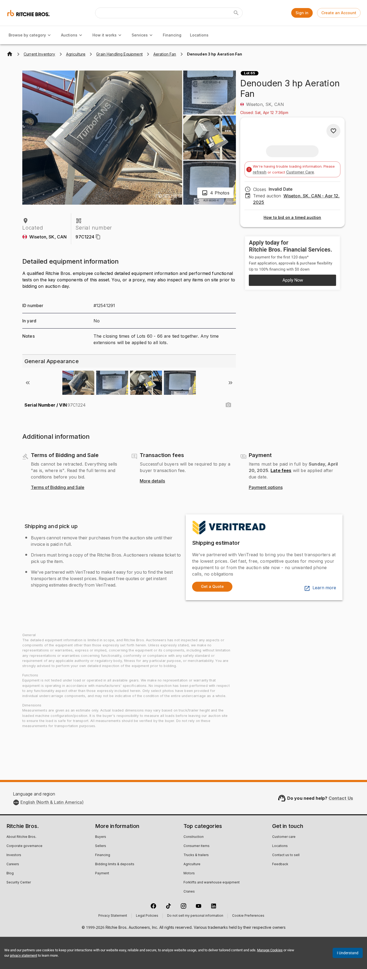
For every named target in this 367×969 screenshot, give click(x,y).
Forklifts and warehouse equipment (212, 882)
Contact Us (341, 798)
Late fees (281, 470)
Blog (10, 873)
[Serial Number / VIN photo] (228, 405)
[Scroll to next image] (230, 383)
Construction (194, 837)
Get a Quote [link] (212, 586)
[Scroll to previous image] (27, 383)
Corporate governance (24, 846)
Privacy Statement (112, 915)
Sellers (100, 846)
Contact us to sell (286, 855)
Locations (199, 35)
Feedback (280, 864)
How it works (104, 35)
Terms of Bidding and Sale (57, 487)
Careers (12, 864)
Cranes (189, 891)
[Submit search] (236, 13)
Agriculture (192, 864)
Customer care (284, 837)
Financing (172, 35)
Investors (13, 855)
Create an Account (338, 12)
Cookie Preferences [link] (248, 915)
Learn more (324, 587)
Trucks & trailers (196, 855)
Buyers (100, 837)
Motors (189, 873)
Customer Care (300, 172)
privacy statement (23, 955)
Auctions (69, 35)
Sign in (302, 12)
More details (152, 481)
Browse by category (27, 35)
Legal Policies (147, 915)
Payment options (266, 487)
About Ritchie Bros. (21, 837)
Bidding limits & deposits (114, 864)
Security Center (18, 882)
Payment (102, 873)
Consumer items (197, 846)
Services (140, 35)
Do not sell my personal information (195, 915)
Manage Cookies (270, 950)
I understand (347, 953)
